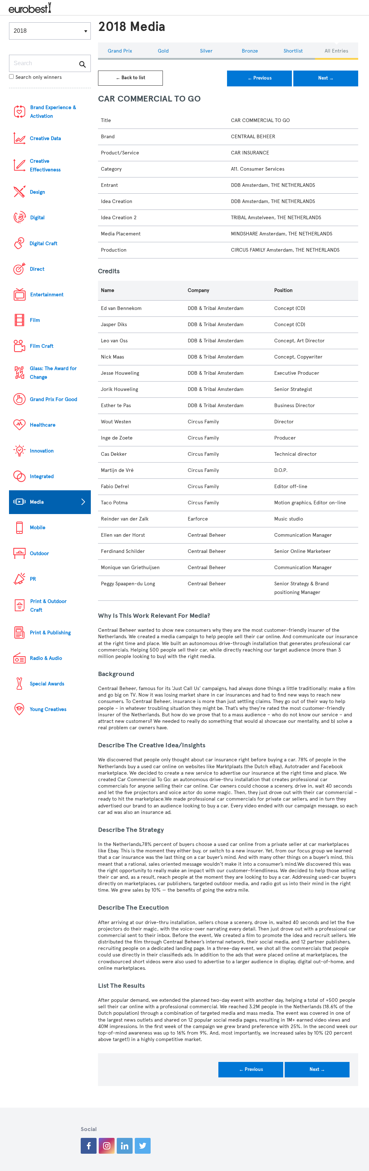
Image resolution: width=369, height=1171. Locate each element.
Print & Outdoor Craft (48, 605)
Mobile (37, 527)
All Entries (336, 51)
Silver (206, 51)
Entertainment (46, 295)
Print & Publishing (50, 633)
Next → (326, 78)
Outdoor (39, 553)
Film (35, 320)
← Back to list (130, 78)
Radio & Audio (46, 658)
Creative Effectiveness (45, 165)
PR (33, 579)
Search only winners (38, 77)
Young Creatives (48, 709)
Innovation (42, 451)
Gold (163, 51)
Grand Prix (120, 51)
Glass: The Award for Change (53, 372)
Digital (37, 218)
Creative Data (45, 138)
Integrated (42, 476)
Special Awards (47, 684)
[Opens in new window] (89, 1146)
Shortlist (293, 51)
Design (37, 192)
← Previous (260, 78)
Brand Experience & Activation (53, 111)
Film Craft (41, 346)
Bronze (250, 51)
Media (37, 502)
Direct (37, 269)
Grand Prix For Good (53, 399)
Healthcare (42, 425)
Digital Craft (43, 243)
